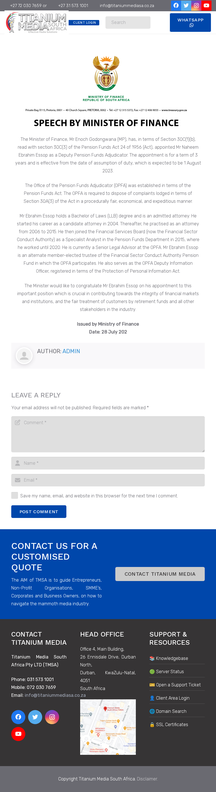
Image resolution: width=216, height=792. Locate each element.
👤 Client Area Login (169, 698)
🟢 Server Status (166, 671)
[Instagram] (196, 6)
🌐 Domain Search (167, 711)
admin (71, 351)
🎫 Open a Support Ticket (175, 685)
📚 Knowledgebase (168, 658)
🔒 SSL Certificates (168, 724)
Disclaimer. (147, 779)
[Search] (144, 22)
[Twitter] (186, 6)
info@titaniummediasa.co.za (55, 695)
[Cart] (156, 22)
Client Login (84, 23)
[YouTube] (206, 6)
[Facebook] (176, 6)
